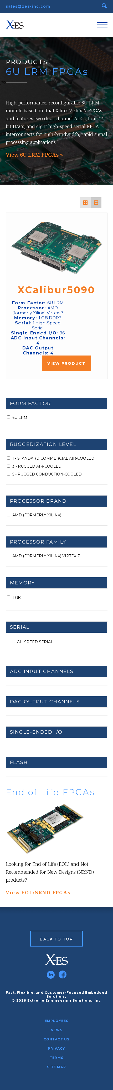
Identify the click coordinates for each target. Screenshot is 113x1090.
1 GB (16, 597)
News (57, 1030)
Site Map (56, 1067)
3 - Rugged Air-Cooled (36, 466)
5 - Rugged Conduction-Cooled (47, 474)
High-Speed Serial (32, 642)
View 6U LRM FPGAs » (34, 154)
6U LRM (19, 417)
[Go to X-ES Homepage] (56, 959)
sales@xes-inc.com (28, 6)
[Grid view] (85, 202)
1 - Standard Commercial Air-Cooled (53, 458)
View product (66, 363)
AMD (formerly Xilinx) (36, 515)
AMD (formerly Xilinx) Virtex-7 (46, 556)
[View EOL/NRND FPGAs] (56, 829)
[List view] (96, 202)
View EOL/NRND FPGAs (38, 892)
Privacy (56, 1048)
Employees (57, 1021)
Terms (56, 1058)
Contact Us (57, 1039)
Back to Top (56, 939)
